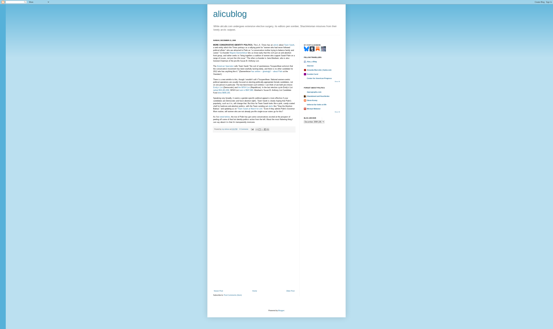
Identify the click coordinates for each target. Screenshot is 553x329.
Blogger (281, 311)
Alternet (310, 66)
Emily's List (218, 87)
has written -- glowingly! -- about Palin (267, 71)
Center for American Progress (319, 78)
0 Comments (243, 129)
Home (254, 291)
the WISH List (244, 87)
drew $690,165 (224, 93)
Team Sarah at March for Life (250, 109)
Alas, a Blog (312, 62)
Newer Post (218, 291)
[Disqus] (254, 174)
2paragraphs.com (314, 92)
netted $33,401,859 (221, 90)
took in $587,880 (246, 90)
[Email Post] (252, 129)
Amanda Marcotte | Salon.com (319, 70)
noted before (224, 117)
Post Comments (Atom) (233, 295)
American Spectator (225, 66)
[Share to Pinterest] (267, 129)
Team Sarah (289, 45)
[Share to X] (262, 129)
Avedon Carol (312, 74)
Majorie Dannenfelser (238, 53)
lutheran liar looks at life (316, 105)
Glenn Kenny (312, 100)
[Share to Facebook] (265, 129)
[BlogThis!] (259, 129)
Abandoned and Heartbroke (318, 96)
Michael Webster (314, 109)
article (275, 45)
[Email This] (256, 129)
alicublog (230, 14)
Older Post (290, 291)
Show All (337, 81)
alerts (270, 106)
